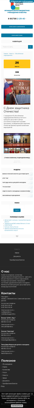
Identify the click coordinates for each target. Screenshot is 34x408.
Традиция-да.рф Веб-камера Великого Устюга (17, 223)
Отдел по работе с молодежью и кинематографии (16, 191)
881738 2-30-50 (6, 348)
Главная (6, 53)
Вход (2, 386)
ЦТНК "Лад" (5, 178)
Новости (11, 53)
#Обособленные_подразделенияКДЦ (18, 157)
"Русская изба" (6, 186)
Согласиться (17, 405)
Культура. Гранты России (11, 227)
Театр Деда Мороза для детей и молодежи (14, 182)
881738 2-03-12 (6, 335)
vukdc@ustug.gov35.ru (8, 314)
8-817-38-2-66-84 (6, 307)
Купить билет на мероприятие (17, 26)
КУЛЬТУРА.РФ (8, 225)
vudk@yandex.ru (6, 312)
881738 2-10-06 (6, 322)
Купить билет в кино (17, 35)
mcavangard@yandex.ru (8, 340)
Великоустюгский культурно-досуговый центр (15, 173)
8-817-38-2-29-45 (6, 305)
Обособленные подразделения (11, 195)
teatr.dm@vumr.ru (6, 353)
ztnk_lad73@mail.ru (7, 326)
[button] (28, 140)
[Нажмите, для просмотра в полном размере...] (17, 91)
